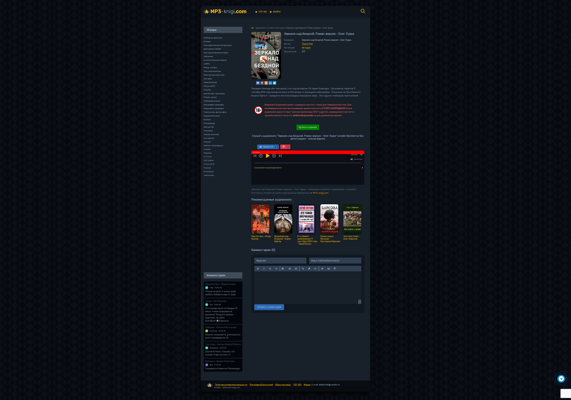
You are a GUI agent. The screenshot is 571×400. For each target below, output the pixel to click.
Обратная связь (283, 385)
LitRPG (207, 64)
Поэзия (207, 142)
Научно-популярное (213, 145)
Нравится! (270, 146)
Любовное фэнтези (213, 38)
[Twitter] (274, 83)
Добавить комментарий (269, 307)
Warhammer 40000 (212, 49)
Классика (208, 131)
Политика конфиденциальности (231, 385)
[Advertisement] (221, 224)
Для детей (209, 127)
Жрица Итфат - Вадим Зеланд (220, 284)
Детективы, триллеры (214, 93)
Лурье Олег (307, 44)
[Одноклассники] (266, 83)
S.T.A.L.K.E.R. (209, 164)
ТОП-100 (262, 12)
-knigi (228, 11)
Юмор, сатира (210, 67)
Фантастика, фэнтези (214, 75)
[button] (258, 268)
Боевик (207, 41)
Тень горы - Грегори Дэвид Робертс (223, 344)
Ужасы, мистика (211, 134)
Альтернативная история (216, 53)
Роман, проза (210, 97)
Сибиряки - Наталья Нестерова (220, 327)
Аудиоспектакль (212, 116)
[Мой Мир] (270, 83)
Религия (208, 153)
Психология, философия (215, 112)
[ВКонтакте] (258, 83)
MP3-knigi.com (320, 193)
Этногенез (209, 171)
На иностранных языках (215, 60)
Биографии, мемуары (214, 105)
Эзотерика (209, 138)
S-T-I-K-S (208, 157)
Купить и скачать (308, 127)
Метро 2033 (209, 86)
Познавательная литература (218, 45)
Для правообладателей (261, 385)
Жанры (277, 12)
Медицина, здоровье (214, 108)
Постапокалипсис (212, 71)
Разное (207, 168)
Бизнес (207, 119)
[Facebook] (262, 83)
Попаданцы (209, 123)
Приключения (210, 82)
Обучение (208, 56)
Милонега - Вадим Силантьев (219, 361)
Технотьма (209, 175)
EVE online (209, 160)
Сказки (207, 149)
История (306, 48)
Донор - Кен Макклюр (215, 301)
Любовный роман (212, 101)
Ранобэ (207, 90)
